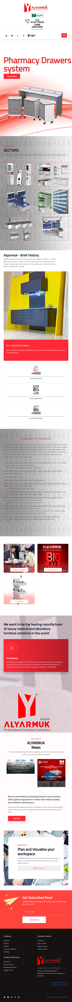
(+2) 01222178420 (37, 21)
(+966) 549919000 (37, 26)
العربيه (39, 15)
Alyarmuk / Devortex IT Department (57, 997)
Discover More (11, 78)
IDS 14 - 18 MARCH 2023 (51, 768)
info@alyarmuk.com (57, 982)
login (32, 35)
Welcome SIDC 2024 (20, 756)
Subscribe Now (34, 919)
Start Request (40, 868)
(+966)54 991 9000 (57, 985)
